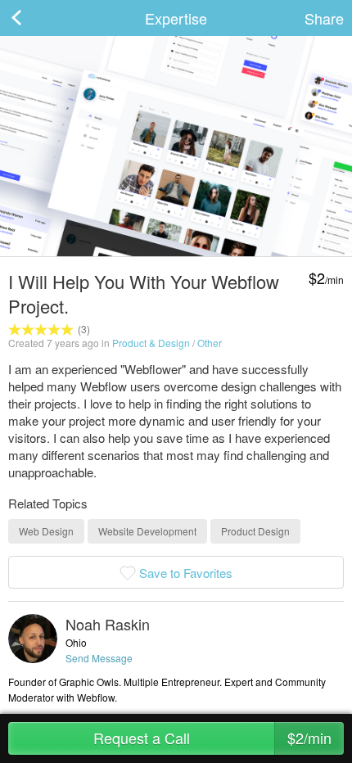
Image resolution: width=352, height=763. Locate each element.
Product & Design (151, 343)
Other (209, 343)
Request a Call (212, 737)
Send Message (99, 658)
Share (324, 18)
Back (32, 18)
